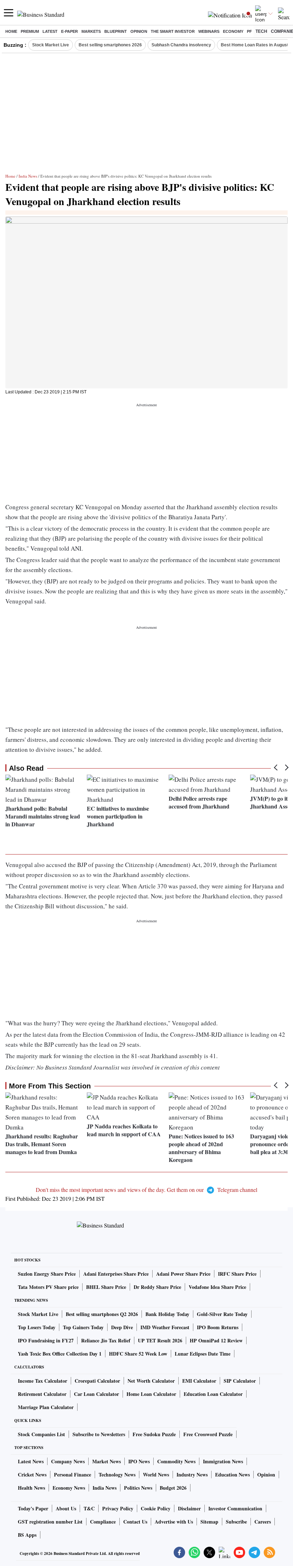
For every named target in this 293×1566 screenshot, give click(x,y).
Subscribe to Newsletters (99, 1434)
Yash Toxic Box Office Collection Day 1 (59, 1353)
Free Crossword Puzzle (208, 1434)
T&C (89, 1508)
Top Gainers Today (83, 1327)
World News (156, 1474)
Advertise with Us (174, 1521)
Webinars (208, 31)
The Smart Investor (173, 31)
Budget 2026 (173, 1487)
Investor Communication (235, 1508)
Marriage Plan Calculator (46, 1407)
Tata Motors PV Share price (48, 1287)
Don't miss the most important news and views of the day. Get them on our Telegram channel (146, 1189)
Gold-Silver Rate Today (222, 1314)
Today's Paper (33, 1508)
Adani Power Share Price (183, 1273)
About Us (66, 1508)
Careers (262, 1521)
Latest (50, 31)
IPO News (139, 1461)
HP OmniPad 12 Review (216, 1340)
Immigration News (223, 1461)
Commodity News (176, 1461)
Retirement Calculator (42, 1394)
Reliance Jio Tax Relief (105, 1340)
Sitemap (209, 1521)
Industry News (192, 1474)
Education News (232, 1474)
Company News (68, 1461)
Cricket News (32, 1474)
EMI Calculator (199, 1380)
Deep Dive (122, 1327)
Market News (106, 1461)
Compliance (103, 1521)
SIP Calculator (240, 1380)
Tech (261, 31)
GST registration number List (50, 1521)
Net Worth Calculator (151, 1380)
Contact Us (135, 1521)
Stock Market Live (50, 44)
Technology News (117, 1474)
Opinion (138, 31)
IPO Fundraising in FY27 (46, 1340)
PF (249, 31)
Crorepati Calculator (97, 1380)
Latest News (31, 1461)
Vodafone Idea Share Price (217, 1287)
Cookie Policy (155, 1508)
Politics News (138, 1487)
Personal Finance (72, 1474)
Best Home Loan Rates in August (254, 44)
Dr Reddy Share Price (157, 1287)
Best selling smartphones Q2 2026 (102, 1314)
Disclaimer (189, 1508)
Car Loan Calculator (96, 1394)
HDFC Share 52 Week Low (138, 1353)
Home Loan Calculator (151, 1394)
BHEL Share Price (106, 1287)
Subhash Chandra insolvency (181, 44)
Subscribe (236, 1521)
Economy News (69, 1487)
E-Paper (69, 31)
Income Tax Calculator (42, 1380)
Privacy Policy (117, 1508)
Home (11, 31)
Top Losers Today (36, 1327)
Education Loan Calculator (213, 1394)
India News (28, 176)
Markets (91, 31)
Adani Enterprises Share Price (116, 1273)
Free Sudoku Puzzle (154, 1434)
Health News (31, 1487)
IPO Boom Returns (217, 1327)
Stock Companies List (41, 1434)
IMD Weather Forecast (164, 1327)
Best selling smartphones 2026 (110, 44)
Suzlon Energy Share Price (47, 1273)
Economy (233, 31)
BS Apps (27, 1535)
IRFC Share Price (237, 1273)
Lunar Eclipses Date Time (202, 1353)
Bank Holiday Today (167, 1314)
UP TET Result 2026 (160, 1340)
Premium (30, 31)
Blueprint (115, 31)
